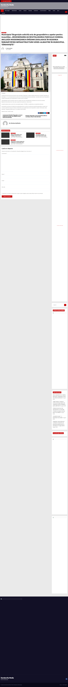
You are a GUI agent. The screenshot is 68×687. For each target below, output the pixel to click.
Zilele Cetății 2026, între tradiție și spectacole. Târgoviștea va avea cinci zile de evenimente (59, 67)
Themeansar (20, 684)
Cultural (24, 10)
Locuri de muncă (43, 10)
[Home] (2, 10)
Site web (3, 187)
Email (3, 180)
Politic (49, 10)
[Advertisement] (34, 24)
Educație (30, 10)
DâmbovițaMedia (9, 48)
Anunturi (3, 13)
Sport (58, 10)
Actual (20, 10)
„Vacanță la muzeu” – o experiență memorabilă (41, 135)
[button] (64, 11)
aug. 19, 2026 (13, 137)
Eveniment (36, 10)
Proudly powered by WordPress (6, 684)
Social (54, 10)
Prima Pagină (7, 10)
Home (61, 684)
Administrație (14, 10)
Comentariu (4, 153)
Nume (3, 174)
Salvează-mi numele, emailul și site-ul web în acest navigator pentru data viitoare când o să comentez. (23, 193)
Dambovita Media (7, 5)
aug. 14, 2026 (38, 137)
